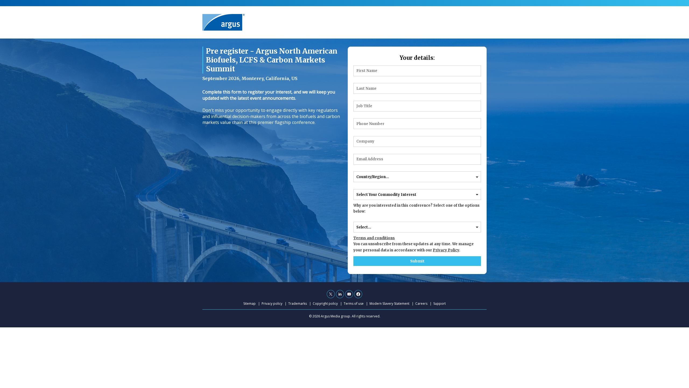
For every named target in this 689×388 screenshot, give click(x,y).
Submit (417, 261)
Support (439, 303)
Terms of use (354, 303)
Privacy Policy (446, 250)
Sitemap (249, 303)
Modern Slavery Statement (389, 303)
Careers (421, 303)
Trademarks (297, 303)
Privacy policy (272, 303)
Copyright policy (325, 303)
